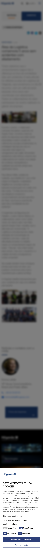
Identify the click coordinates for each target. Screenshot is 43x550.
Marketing (26, 533)
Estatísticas (11, 533)
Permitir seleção (21, 545)
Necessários (12, 528)
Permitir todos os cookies (21, 539)
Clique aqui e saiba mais (12, 516)
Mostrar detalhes (10, 524)
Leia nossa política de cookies (15, 521)
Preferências (28, 528)
